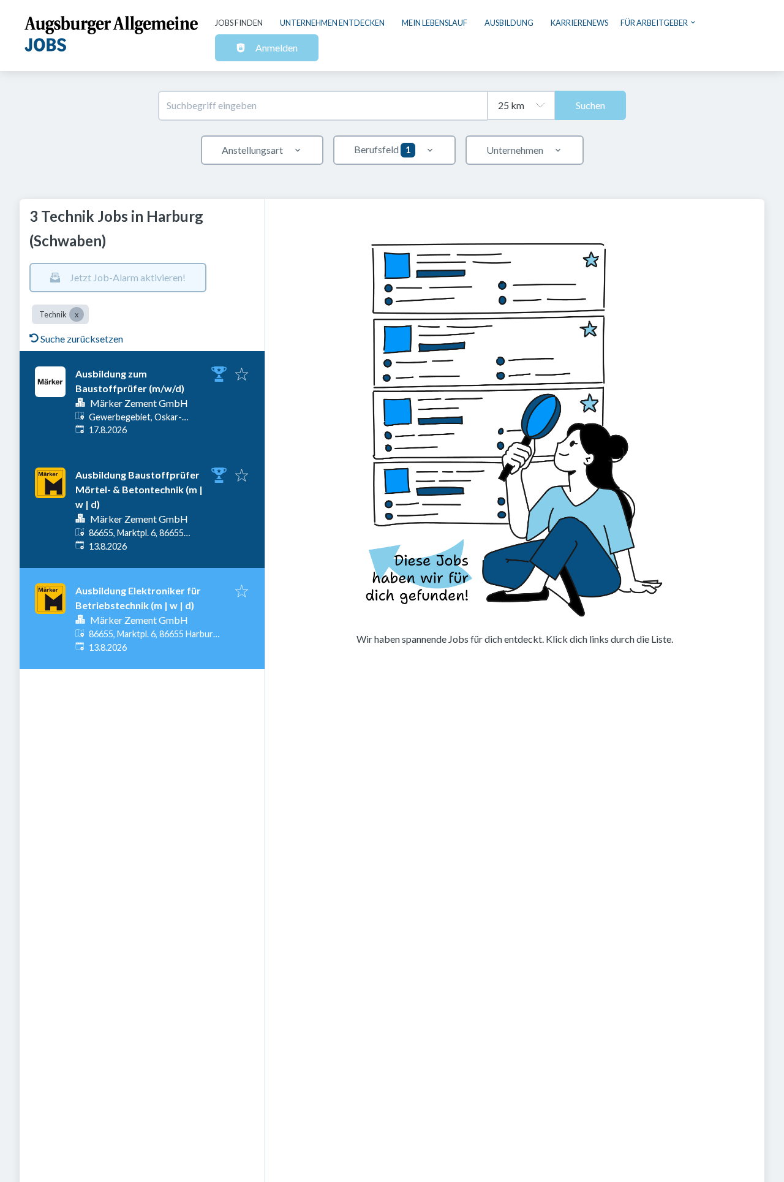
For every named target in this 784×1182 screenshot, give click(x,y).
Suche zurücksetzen (81, 338)
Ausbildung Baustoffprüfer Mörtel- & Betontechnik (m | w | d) (139, 489)
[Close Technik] (76, 314)
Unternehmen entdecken (332, 23)
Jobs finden (239, 23)
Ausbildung (508, 23)
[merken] (241, 375)
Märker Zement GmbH (139, 403)
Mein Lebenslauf (434, 23)
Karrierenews (579, 23)
